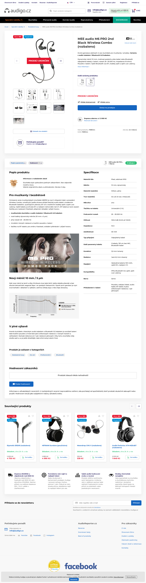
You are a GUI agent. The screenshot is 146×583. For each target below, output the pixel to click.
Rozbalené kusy (33, 27)
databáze (97, 507)
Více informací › (84, 66)
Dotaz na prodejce (107, 108)
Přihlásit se (135, 2)
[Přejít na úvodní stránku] (18, 11)
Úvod (6, 27)
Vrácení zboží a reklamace (131, 544)
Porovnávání (95, 2)
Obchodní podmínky (129, 540)
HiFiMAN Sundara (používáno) (54, 445)
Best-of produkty (84, 536)
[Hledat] (50, 11)
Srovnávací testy (84, 532)
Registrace (123, 2)
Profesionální (45, 355)
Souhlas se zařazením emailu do (86, 507)
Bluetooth (60, 355)
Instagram (50, 535)
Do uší (32, 355)
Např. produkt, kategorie (62, 11)
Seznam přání (110, 2)
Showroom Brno (10, 2)
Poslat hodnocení (22, 384)
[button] (60, 61)
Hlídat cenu (105, 102)
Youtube (24, 535)
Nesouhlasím (131, 577)
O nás (124, 528)
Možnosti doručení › (91, 120)
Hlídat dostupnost (88, 102)
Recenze (81, 528)
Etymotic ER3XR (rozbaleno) (18, 445)
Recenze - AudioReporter (48, 2)
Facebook (37, 535)
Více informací (119, 577)
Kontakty (125, 548)
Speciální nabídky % (18, 27)
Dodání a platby (23, 2)
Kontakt (34, 2)
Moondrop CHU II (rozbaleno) (89, 445)
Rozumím (73, 579)
